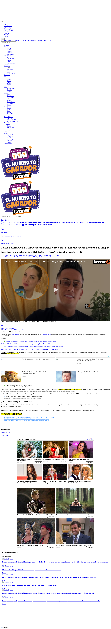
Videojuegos (10, 127)
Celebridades (10, 58)
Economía (9, 52)
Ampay (9, 72)
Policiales (9, 49)
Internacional (10, 54)
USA (5, 87)
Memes (9, 85)
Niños (8, 111)
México (9, 105)
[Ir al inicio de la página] (4, 627)
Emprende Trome (8, 117)
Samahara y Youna (8, 29)
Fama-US (9, 91)
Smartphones (10, 128)
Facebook (9, 78)
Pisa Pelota (7, 33)
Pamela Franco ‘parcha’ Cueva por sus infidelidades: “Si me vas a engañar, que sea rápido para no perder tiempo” (30, 349)
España (9, 100)
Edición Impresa (8, 143)
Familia (6, 106)
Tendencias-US (11, 88)
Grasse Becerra (15, 334)
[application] (55, 290)
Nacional (9, 51)
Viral (5, 76)
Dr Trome (9, 140)
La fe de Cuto (7, 31)
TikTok (9, 84)
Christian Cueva (46, 334)
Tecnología (7, 124)
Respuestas (7, 75)
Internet (9, 126)
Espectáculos (7, 55)
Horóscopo (7, 66)
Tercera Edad (10, 114)
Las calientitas (10, 96)
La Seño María (11, 73)
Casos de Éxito (11, 118)
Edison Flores (7, 27)
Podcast (6, 36)
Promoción (7, 122)
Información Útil (11, 120)
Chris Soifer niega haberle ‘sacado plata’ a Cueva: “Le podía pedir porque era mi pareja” (26, 419)
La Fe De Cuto (11, 97)
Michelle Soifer (8, 26)
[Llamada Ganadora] (20, 180)
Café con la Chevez (9, 30)
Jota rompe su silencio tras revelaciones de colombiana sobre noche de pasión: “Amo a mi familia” (29, 417)
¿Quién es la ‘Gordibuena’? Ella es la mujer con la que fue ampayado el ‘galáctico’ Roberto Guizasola (27, 344)
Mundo (6, 99)
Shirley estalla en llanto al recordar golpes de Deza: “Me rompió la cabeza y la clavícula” (26, 420)
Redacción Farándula (21, 330)
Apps (8, 130)
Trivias (5, 131)
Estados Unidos (11, 102)
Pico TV (6, 34)
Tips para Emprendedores (13, 121)
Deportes (6, 64)
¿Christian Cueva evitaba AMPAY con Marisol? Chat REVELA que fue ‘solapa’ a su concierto (28, 257)
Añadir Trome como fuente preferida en (11, 236)
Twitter (9, 81)
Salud (8, 109)
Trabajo (9, 112)
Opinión (6, 67)
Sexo (8, 115)
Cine (8, 61)
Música (9, 60)
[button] (18, 216)
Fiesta (8, 94)
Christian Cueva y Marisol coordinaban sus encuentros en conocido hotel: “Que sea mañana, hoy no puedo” (31, 255)
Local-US (9, 90)
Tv (8, 57)
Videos (5, 133)
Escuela (9, 108)
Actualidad (7, 46)
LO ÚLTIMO (7, 24)
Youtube (9, 82)
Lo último (6, 45)
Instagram (9, 79)
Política (9, 48)
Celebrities (10, 139)
